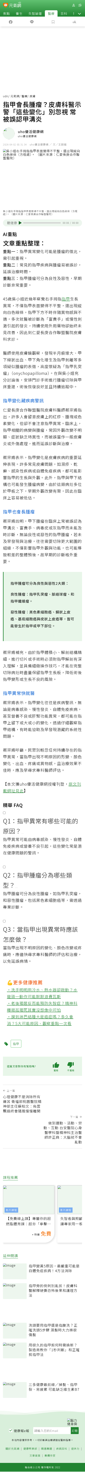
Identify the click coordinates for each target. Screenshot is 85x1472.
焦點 (6, 13)
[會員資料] (73, 5)
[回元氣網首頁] (15, 5)
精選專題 (46, 1448)
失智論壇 (35, 13)
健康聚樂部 (30, 1448)
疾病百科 (61, 1448)
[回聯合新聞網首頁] (5, 5)
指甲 (66, 299)
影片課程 (11, 1210)
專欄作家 (50, 1455)
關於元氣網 (12, 1448)
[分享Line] (32, 21)
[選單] (79, 5)
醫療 (51, 13)
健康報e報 (21, 1431)
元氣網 (14, 96)
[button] (79, 13)
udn (5, 96)
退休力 (75, 1448)
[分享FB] (10, 21)
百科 (63, 13)
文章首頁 (35, 1455)
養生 (19, 13)
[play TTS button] (20, 223)
